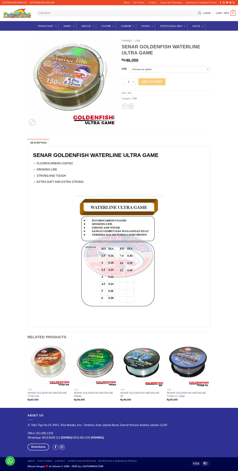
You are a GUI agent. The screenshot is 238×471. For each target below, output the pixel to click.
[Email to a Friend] (131, 106)
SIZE (124, 69)
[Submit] (199, 13)
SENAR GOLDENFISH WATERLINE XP (139, 394)
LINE (137, 40)
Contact (152, 2)
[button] (206, 13)
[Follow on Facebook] (220, 2)
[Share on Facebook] (125, 106)
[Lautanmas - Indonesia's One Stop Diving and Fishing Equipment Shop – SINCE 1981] (17, 13)
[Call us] (234, 2)
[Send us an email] (230, 2)
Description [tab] (38, 142)
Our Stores (138, 2)
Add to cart (152, 81)
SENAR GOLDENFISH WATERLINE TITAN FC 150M (186, 394)
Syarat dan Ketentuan (171, 2)
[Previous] (27, 375)
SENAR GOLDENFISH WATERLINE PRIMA (93, 394)
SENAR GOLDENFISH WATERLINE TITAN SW (47, 394)
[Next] (209, 375)
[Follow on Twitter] (227, 2)
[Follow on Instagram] (224, 2)
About (126, 2)
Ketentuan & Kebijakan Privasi (201, 2)
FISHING (127, 40)
